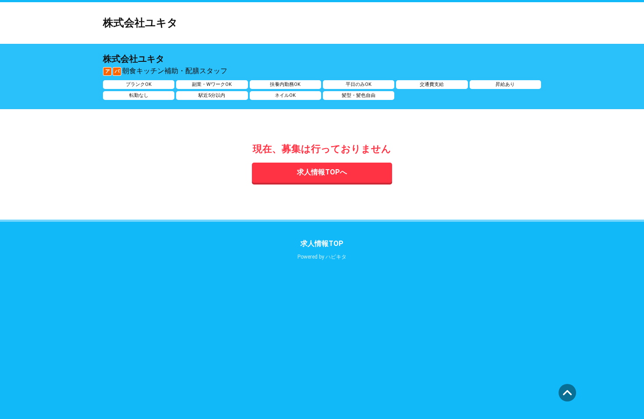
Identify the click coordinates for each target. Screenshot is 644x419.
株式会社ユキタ (140, 23)
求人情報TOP (322, 243)
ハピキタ (336, 257)
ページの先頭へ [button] (567, 392)
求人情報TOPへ (322, 172)
